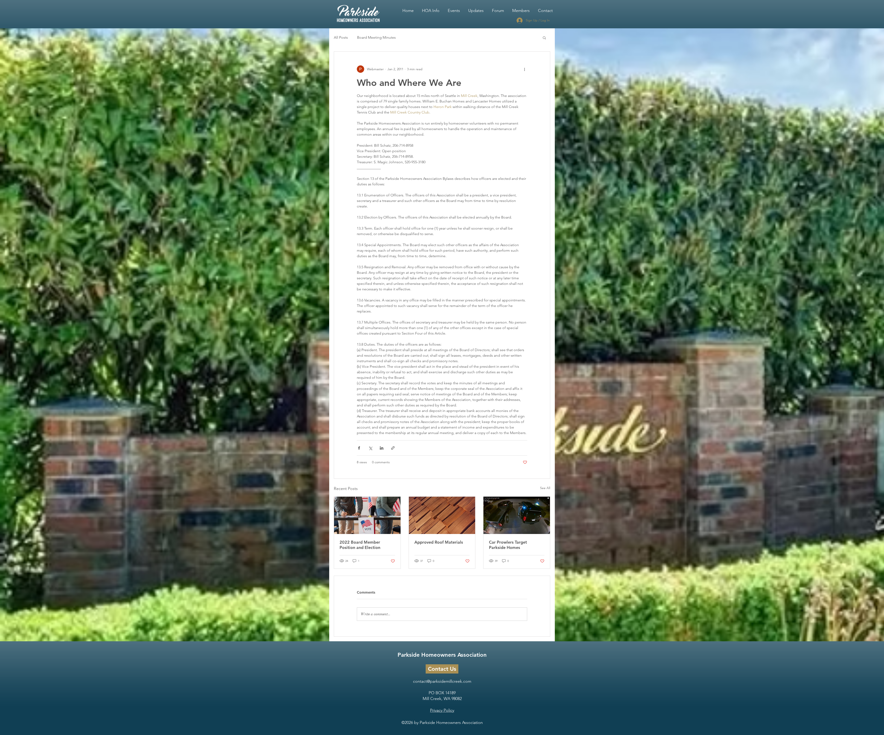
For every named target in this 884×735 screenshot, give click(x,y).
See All (545, 488)
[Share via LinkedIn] (381, 448)
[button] (431, 9)
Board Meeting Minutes (376, 37)
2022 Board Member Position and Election (360, 545)
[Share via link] (393, 448)
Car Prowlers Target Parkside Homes (508, 545)
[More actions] (524, 69)
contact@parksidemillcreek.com (442, 681)
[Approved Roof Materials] (442, 515)
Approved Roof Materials (438, 542)
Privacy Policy (442, 710)
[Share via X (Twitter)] (370, 448)
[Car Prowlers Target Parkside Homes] (516, 515)
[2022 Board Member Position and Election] (367, 515)
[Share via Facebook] (359, 448)
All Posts (341, 37)
